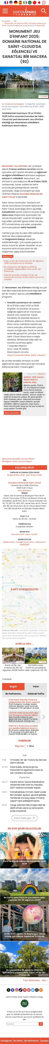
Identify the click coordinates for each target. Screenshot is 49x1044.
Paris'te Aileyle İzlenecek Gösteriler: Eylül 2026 (24, 862)
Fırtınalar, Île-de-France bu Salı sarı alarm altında (28, 761)
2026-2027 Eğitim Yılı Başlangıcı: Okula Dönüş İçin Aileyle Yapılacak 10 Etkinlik (24, 935)
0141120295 (24, 544)
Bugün (13, 686)
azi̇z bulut (24, 630)
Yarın (36, 686)
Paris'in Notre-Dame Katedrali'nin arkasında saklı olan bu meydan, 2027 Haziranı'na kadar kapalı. (27, 784)
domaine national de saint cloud (22, 633)
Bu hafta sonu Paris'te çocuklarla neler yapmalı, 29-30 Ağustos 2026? (36, 667)
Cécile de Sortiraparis (14, 104)
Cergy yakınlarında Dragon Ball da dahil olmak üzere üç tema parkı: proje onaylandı (27, 808)
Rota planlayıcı (24, 490)
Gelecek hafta (36, 693)
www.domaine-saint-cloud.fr (24, 534)
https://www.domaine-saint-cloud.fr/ (26, 355)
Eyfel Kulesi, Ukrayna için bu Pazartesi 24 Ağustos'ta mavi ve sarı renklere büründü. (26, 770)
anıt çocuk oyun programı (14, 638)
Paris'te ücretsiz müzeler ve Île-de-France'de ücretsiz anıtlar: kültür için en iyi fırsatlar (24, 277)
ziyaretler (33, 630)
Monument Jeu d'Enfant (14, 166)
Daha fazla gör (22, 818)
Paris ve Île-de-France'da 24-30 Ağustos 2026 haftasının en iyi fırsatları (24, 262)
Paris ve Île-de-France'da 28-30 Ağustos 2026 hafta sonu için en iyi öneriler (13, 667)
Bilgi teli (19, 746)
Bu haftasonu (13, 693)
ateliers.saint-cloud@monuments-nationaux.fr (24, 542)
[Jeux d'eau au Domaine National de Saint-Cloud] (24, 82)
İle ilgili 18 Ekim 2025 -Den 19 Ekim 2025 (24, 475)
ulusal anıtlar (17, 635)
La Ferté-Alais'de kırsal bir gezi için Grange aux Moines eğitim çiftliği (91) (23, 715)
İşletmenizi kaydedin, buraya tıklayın (18, 458)
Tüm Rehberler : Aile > (35, 980)
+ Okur (30, 746)
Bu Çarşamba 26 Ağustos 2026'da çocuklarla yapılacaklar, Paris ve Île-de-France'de (23, 269)
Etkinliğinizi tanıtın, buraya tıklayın (17, 461)
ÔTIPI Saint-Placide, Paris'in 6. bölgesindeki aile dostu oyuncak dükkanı (24, 702)
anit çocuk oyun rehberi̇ (35, 635)
